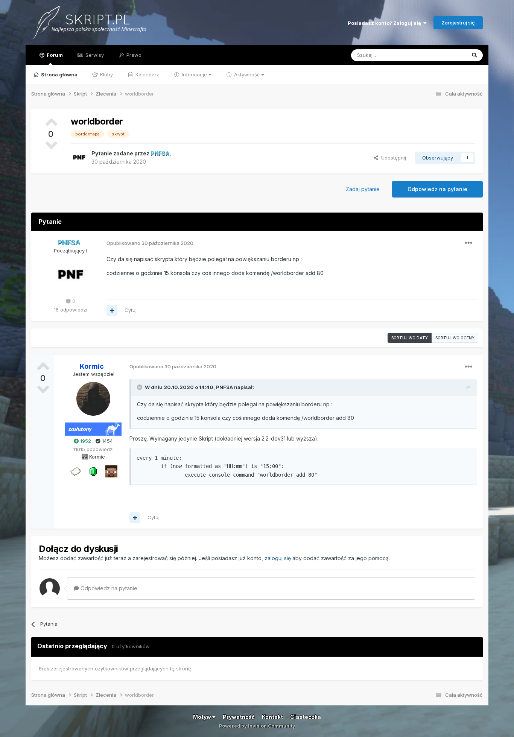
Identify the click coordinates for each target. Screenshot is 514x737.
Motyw (202, 717)
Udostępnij (392, 158)
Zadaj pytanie (363, 189)
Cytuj (131, 310)
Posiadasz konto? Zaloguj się (385, 23)
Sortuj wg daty (409, 338)
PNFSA (224, 387)
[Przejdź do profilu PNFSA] (79, 157)
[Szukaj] (474, 55)
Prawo (133, 55)
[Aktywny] (75, 471)
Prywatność (239, 717)
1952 (85, 441)
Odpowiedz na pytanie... (110, 588)
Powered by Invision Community (257, 726)
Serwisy (94, 55)
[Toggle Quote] (140, 387)
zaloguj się (278, 558)
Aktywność (247, 74)
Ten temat (444, 55)
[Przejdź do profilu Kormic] (93, 399)
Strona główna (59, 74)
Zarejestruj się (458, 23)
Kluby (106, 74)
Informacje (194, 74)
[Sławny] (93, 471)
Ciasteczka (305, 717)
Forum (54, 55)
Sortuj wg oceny (454, 338)
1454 (106, 441)
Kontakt (272, 717)
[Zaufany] (111, 471)
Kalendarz (146, 74)
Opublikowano (149, 243)
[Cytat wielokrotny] (111, 310)
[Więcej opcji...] (468, 243)
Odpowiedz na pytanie (437, 189)
